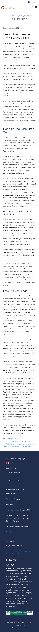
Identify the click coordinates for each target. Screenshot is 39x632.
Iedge (26, 628)
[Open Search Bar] (32, 7)
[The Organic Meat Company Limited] (8, 7)
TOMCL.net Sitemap (12, 480)
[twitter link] (12, 565)
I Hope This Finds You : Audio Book (18, 441)
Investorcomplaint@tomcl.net (17, 532)
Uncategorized (10, 439)
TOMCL (22, 625)
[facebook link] (7, 565)
